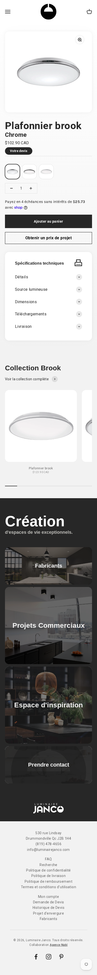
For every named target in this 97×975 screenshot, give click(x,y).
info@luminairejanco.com (48, 850)
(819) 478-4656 (48, 844)
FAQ (48, 859)
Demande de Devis (48, 902)
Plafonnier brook (41, 468)
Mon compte (48, 897)
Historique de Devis (48, 908)
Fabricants (48, 919)
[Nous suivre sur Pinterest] (61, 956)
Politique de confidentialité (48, 870)
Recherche (48, 865)
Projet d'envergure (48, 913)
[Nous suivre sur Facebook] (36, 956)
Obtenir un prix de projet (48, 238)
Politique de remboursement (48, 881)
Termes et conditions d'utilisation (48, 887)
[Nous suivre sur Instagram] (48, 956)
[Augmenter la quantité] (31, 188)
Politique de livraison (48, 876)
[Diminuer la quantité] (11, 188)
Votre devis (18, 151)
